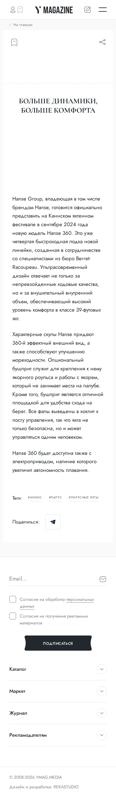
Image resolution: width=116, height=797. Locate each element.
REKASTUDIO (66, 787)
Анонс (36, 498)
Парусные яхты (84, 498)
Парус (56, 498)
